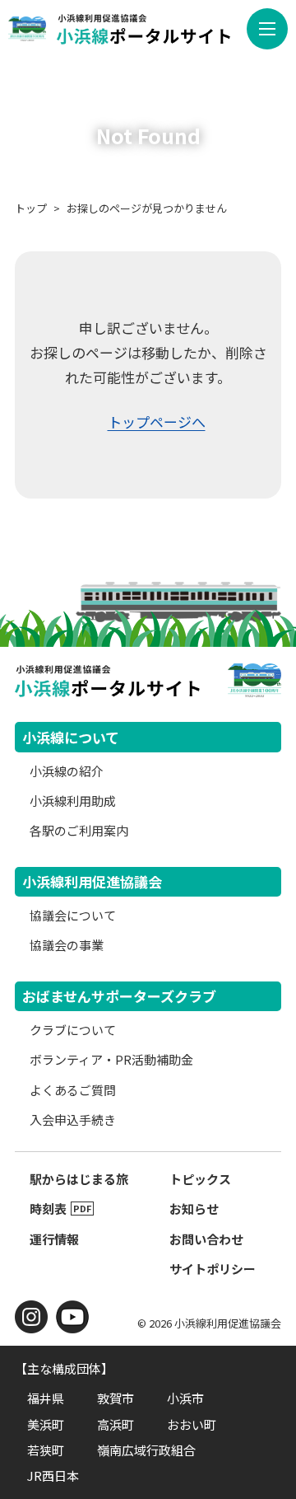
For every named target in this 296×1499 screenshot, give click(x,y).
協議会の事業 (67, 944)
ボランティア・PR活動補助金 (111, 1059)
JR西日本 (53, 1475)
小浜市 (185, 1398)
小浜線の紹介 (67, 771)
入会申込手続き (73, 1119)
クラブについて (73, 1029)
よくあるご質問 (73, 1089)
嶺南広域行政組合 (146, 1450)
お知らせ (194, 1208)
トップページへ (157, 421)
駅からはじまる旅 (79, 1178)
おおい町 (191, 1424)
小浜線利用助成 (73, 800)
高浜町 (115, 1424)
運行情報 (54, 1239)
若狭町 (45, 1450)
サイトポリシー (212, 1268)
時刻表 (48, 1208)
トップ (31, 208)
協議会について (73, 915)
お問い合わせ (206, 1239)
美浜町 (45, 1424)
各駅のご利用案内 (79, 830)
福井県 (45, 1398)
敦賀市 (115, 1398)
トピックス (200, 1178)
